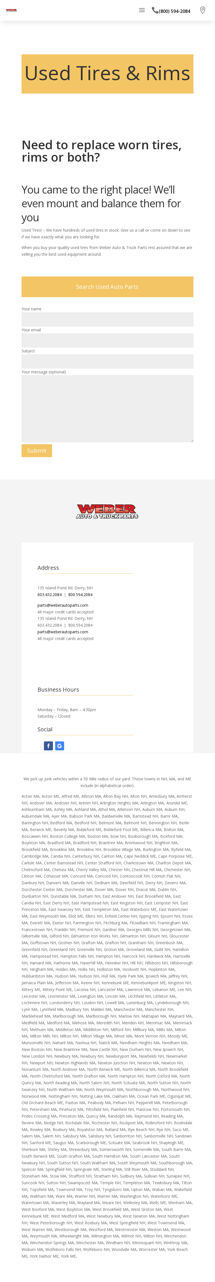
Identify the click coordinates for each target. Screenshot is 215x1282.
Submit (36, 450)
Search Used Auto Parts (107, 286)
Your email (31, 329)
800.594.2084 (80, 594)
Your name (31, 308)
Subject (28, 350)
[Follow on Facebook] (48, 745)
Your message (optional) (44, 371)
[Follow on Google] (59, 745)
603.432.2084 (50, 594)
